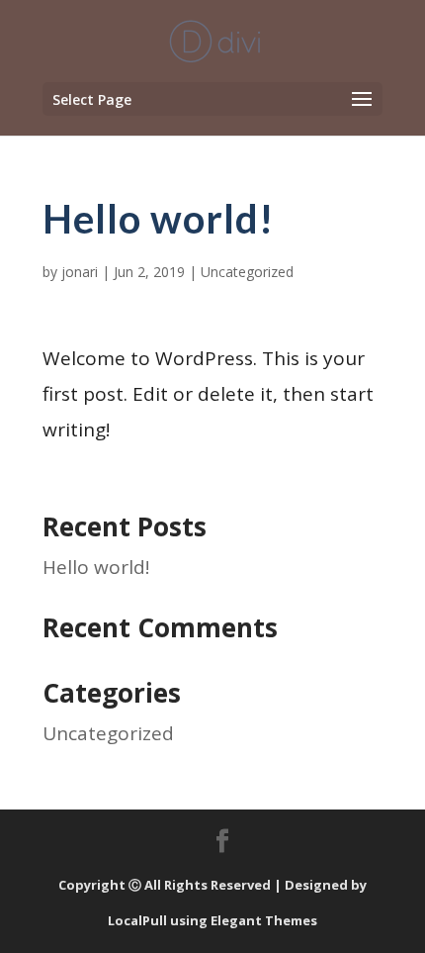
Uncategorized (247, 271)
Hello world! (95, 567)
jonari (79, 271)
